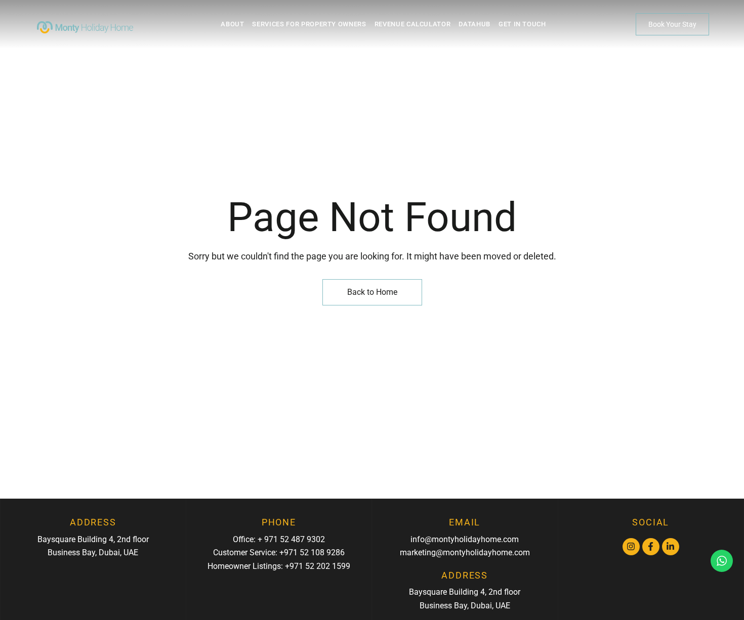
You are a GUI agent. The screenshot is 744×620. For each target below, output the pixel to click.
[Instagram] (631, 546)
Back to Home (372, 292)
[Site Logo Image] (85, 27)
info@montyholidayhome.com (464, 539)
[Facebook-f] (650, 546)
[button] (672, 24)
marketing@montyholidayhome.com (465, 552)
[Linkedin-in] (670, 546)
